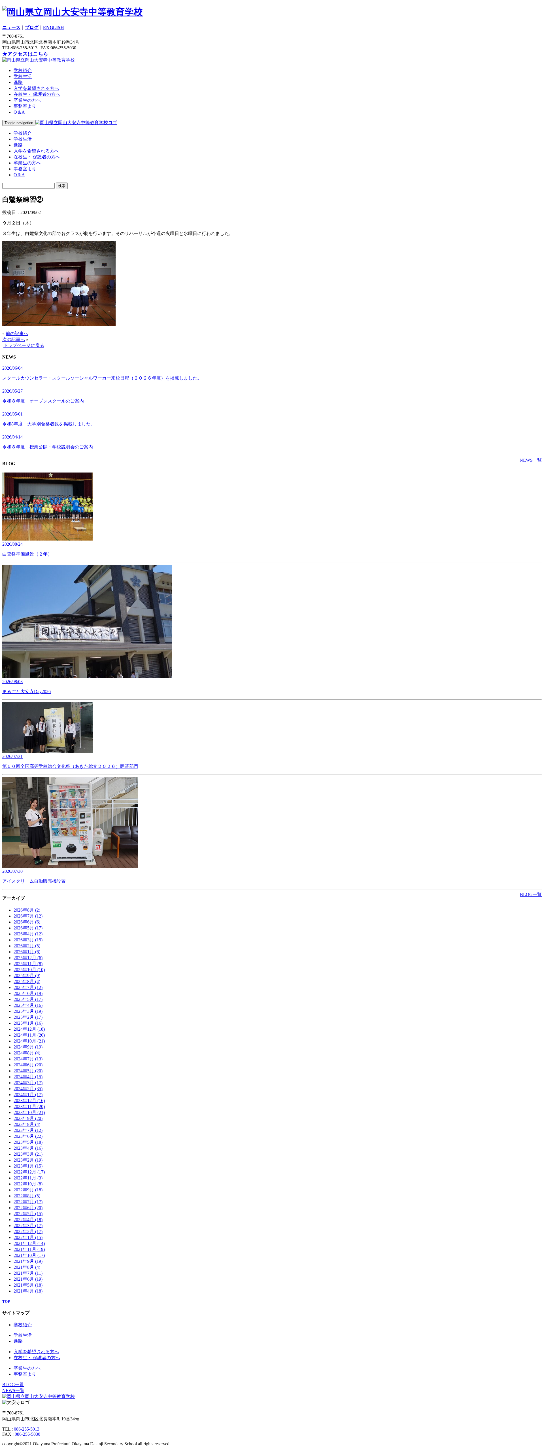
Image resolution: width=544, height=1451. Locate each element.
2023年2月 (28, 1160)
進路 (18, 82)
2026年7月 (28, 916)
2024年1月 (28, 1094)
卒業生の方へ (27, 100)
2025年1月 (28, 1023)
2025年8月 (27, 981)
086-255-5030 (27, 1434)
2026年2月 (27, 945)
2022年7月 (28, 1201)
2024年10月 (29, 1041)
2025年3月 (28, 1011)
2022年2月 (28, 1231)
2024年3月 (28, 1082)
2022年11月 (28, 1177)
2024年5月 (28, 1070)
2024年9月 (28, 1047)
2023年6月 (28, 1136)
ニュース (11, 27)
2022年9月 (28, 1189)
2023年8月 (27, 1124)
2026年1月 (27, 951)
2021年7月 (28, 1273)
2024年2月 (28, 1088)
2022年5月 (28, 1213)
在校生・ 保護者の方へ (37, 94)
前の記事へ (17, 333)
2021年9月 (28, 1261)
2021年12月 (29, 1243)
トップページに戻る (23, 345)
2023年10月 (29, 1112)
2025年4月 (28, 1005)
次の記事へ (13, 339)
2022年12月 (29, 1172)
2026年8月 (27, 910)
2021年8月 (27, 1267)
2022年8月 (27, 1195)
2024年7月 (28, 1058)
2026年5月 (28, 927)
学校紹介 (23, 70)
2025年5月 (28, 999)
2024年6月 (28, 1064)
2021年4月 (28, 1291)
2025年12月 (28, 957)
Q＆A (19, 112)
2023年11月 (29, 1106)
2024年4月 (28, 1076)
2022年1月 (28, 1237)
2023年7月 (28, 1130)
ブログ (32, 27)
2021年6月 (28, 1279)
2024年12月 (29, 1029)
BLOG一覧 (531, 894)
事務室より (25, 106)
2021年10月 (29, 1255)
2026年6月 (27, 922)
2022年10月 (28, 1183)
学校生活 (23, 76)
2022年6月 (28, 1207)
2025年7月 (28, 987)
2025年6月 (28, 993)
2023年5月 (28, 1142)
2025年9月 (27, 975)
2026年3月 (28, 939)
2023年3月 (28, 1154)
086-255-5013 (26, 1429)
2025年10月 (29, 969)
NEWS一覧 (531, 460)
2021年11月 (29, 1249)
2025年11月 (28, 963)
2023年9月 (28, 1118)
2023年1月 (28, 1166)
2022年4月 (28, 1219)
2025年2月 (28, 1017)
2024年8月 (27, 1052)
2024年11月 (29, 1035)
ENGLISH (53, 27)
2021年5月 (28, 1285)
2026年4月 (28, 933)
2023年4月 (28, 1148)
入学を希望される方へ (36, 88)
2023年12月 (29, 1100)
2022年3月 (28, 1225)
